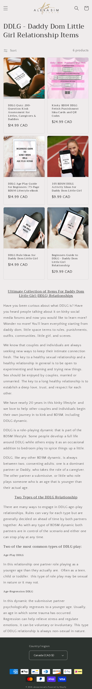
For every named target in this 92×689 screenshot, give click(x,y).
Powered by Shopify (57, 687)
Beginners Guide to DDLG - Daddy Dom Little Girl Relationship (65, 260)
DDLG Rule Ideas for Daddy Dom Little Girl (23, 257)
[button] (5, 8)
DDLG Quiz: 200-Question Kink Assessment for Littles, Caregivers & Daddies (22, 112)
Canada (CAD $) (44, 655)
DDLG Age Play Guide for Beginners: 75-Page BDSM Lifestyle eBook (23, 187)
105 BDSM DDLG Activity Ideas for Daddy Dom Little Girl (67, 187)
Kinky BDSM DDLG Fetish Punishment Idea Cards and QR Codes (65, 111)
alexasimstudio (40, 687)
